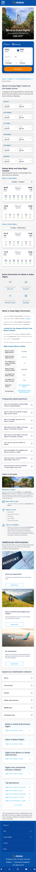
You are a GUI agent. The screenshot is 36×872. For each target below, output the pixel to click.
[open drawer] (3, 2)
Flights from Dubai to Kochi (14, 790)
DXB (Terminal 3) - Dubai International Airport (24, 391)
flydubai (28, 318)
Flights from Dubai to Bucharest (15, 787)
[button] (18, 405)
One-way (17, 44)
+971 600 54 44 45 (18, 865)
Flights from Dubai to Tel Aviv (14, 797)
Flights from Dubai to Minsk (14, 744)
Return (8, 44)
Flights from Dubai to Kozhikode (15, 794)
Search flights (18, 69)
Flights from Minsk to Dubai (14, 730)
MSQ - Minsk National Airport (24, 385)
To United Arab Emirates (23, 79)
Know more (14, 585)
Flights (10, 79)
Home (4, 79)
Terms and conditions (22, 862)
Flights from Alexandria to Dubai (15, 801)
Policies (9, 862)
